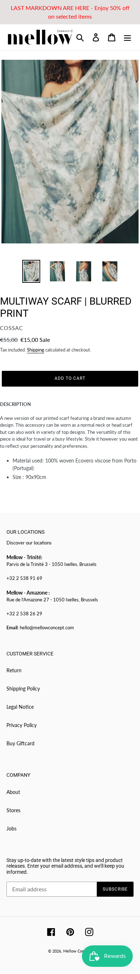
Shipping (35, 350)
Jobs (11, 828)
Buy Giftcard (20, 743)
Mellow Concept (77, 951)
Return (14, 670)
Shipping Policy (23, 688)
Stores (13, 810)
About (13, 792)
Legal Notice (20, 707)
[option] (31, 271)
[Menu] (127, 37)
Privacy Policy (21, 725)
